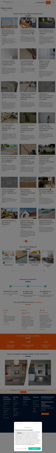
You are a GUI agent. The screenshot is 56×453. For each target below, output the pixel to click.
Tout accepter (34, 448)
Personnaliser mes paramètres (21, 448)
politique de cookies (30, 444)
